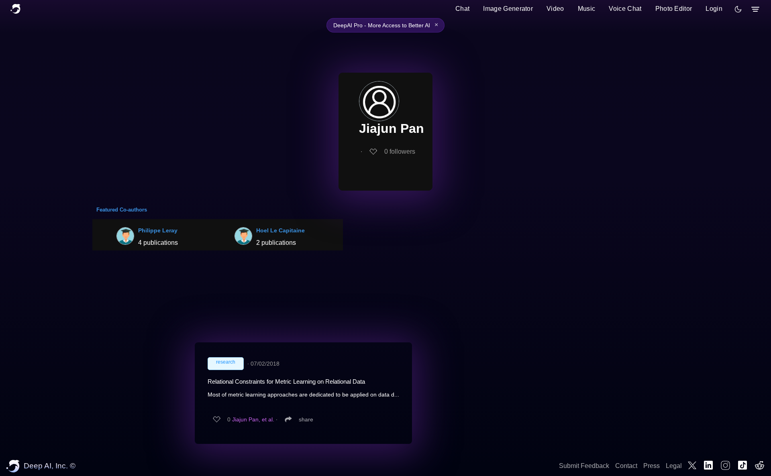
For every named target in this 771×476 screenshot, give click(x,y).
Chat (462, 8)
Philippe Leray (157, 230)
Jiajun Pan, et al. (253, 419)
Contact (626, 465)
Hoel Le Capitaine (280, 230)
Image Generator (508, 8)
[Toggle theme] (738, 9)
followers (399, 151)
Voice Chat (625, 8)
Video (555, 8)
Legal (674, 465)
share (306, 419)
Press (651, 465)
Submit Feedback (584, 465)
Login (714, 8)
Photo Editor (673, 8)
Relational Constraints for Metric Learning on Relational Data (286, 381)
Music (587, 8)
